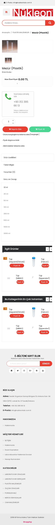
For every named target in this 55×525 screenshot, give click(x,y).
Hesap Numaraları (12, 459)
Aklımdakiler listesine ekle (13, 146)
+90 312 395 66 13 (14, 405)
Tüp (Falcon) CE (45, 262)
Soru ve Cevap (10, 179)
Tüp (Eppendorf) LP (44, 278)
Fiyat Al (41, 129)
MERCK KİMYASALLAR (13, 498)
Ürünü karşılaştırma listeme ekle (16, 134)
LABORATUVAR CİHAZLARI (15, 474)
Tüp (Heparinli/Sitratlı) (17, 260)
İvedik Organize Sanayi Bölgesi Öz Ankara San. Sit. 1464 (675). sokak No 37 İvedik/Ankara (27, 398)
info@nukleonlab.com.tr (19, 3)
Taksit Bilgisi (9, 165)
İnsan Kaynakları (11, 450)
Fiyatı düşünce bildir (10, 140)
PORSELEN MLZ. (11, 493)
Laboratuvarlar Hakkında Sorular (18, 454)
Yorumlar (9, 172)
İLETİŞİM (8, 440)
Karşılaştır (35, 134)
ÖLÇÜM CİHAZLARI (12, 488)
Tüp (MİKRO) (19, 277)
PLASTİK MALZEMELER (21, 32)
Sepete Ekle (16, 129)
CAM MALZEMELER (12, 502)
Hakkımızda (10, 425)
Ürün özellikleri (10, 157)
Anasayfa (6, 32)
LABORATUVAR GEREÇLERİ (15, 479)
